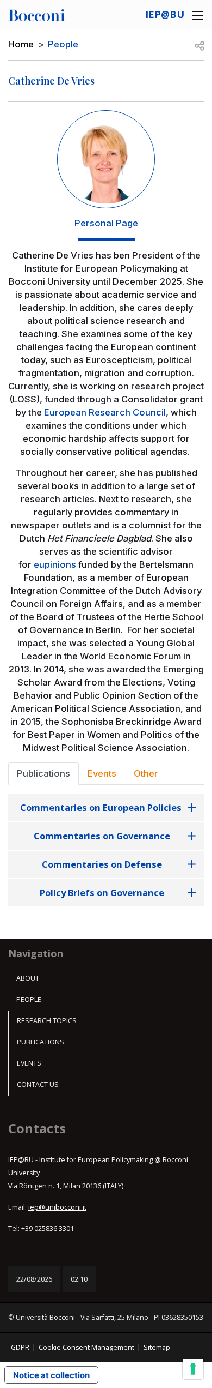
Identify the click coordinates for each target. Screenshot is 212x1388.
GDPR (20, 1347)
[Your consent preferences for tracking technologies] (193, 1369)
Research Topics (47, 1020)
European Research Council (105, 412)
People (63, 44)
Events (29, 1063)
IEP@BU (164, 14)
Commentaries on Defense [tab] (102, 864)
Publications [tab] (43, 773)
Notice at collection (51, 1375)
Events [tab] (102, 773)
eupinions (55, 564)
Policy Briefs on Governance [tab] (102, 892)
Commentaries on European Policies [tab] (102, 807)
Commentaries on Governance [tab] (102, 836)
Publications (40, 1042)
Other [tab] (146, 773)
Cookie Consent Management (86, 1347)
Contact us (38, 1084)
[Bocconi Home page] (36, 14)
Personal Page (106, 223)
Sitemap (157, 1347)
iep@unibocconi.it (57, 1207)
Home (21, 44)
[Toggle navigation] (198, 15)
